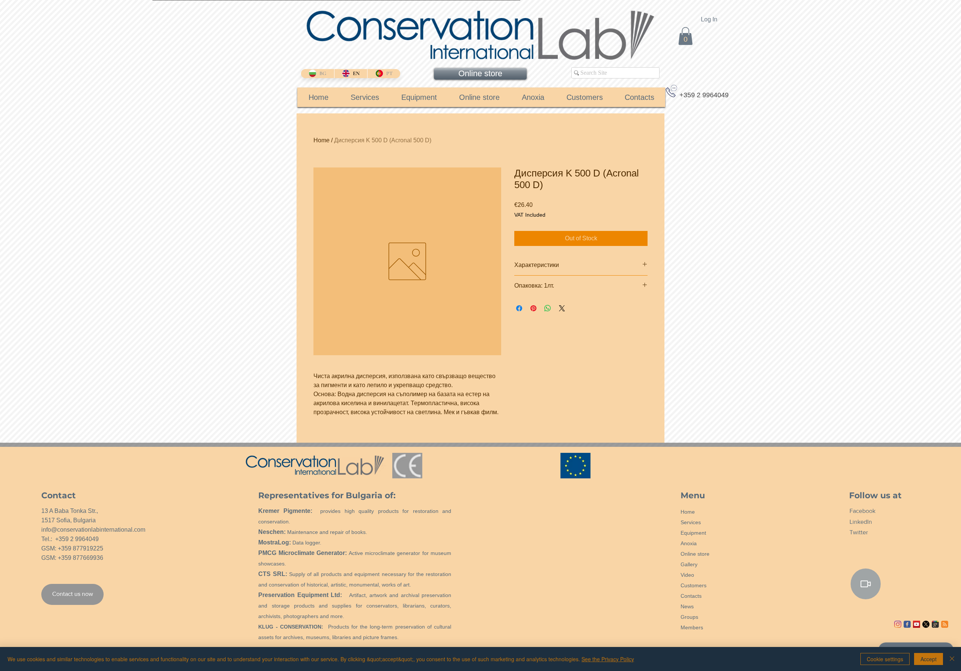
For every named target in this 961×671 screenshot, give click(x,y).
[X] (925, 624)
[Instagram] (897, 624)
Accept (928, 659)
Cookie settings (885, 659)
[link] (685, 36)
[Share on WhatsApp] (547, 308)
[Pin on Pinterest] (533, 308)
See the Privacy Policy (607, 659)
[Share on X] (561, 308)
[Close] (951, 659)
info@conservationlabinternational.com (93, 529)
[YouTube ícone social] (916, 624)
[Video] (866, 583)
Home (321, 140)
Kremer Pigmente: (285, 511)
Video (687, 575)
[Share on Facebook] (519, 308)
